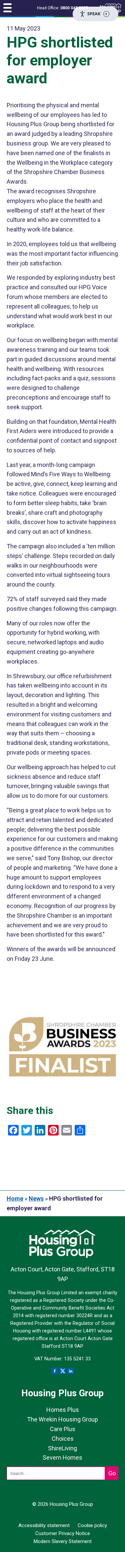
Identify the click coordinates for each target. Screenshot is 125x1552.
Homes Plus (62, 1409)
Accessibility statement (44, 1525)
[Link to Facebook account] (54, 1371)
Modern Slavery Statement (63, 1541)
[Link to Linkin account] (70, 1371)
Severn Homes (62, 1457)
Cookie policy (92, 1525)
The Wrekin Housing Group (62, 1419)
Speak (94, 14)
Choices (63, 1438)
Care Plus (62, 1428)
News (36, 1198)
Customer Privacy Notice (62, 1533)
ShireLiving (62, 1448)
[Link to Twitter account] (62, 1371)
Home (15, 1198)
